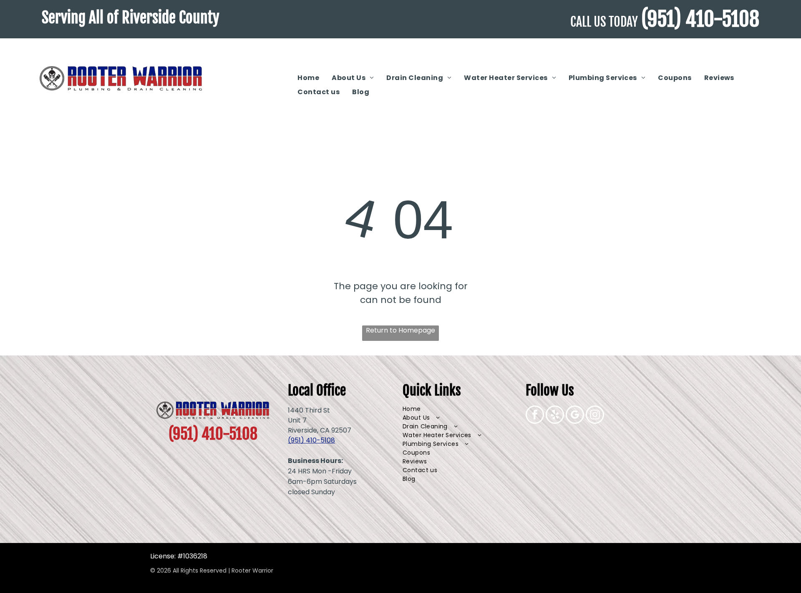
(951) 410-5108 (700, 19)
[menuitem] (308, 78)
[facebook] (535, 415)
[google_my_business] (575, 415)
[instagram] (595, 415)
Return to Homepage (400, 330)
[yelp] (555, 415)
